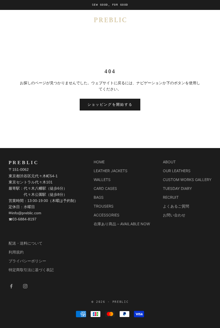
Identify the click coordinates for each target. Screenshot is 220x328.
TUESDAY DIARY (177, 188)
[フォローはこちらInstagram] (25, 286)
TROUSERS (103, 206)
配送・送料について (25, 243)
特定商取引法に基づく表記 (31, 269)
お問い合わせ (174, 215)
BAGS (99, 197)
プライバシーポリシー (27, 261)
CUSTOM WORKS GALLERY (187, 179)
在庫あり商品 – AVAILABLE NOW (122, 224)
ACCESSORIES (106, 215)
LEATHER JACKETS (110, 170)
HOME (99, 162)
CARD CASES (105, 188)
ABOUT (169, 162)
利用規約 (16, 252)
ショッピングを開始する (110, 104)
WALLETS (102, 179)
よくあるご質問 (176, 206)
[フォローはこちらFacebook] (11, 286)
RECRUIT (171, 197)
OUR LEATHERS (176, 170)
